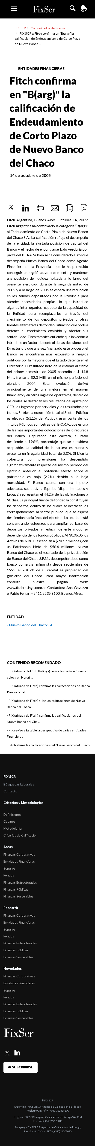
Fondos (8, 875)
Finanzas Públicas (15, 889)
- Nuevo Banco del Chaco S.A (30, 625)
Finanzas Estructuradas (20, 882)
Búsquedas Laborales (18, 784)
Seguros (9, 868)
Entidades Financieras (19, 861)
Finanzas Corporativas (19, 854)
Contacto (10, 791)
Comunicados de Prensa (48, 28)
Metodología (12, 828)
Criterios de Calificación (20, 835)
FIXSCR (20, 28)
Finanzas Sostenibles (18, 896)
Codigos (9, 821)
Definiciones (12, 814)
